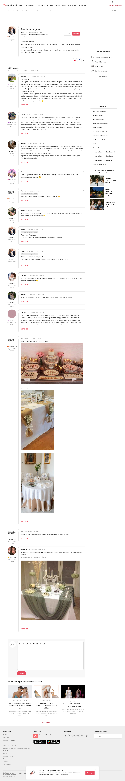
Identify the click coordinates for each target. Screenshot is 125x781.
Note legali (6, 737)
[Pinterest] (74, 735)
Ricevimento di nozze (101, 71)
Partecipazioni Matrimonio (101, 140)
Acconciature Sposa (99, 111)
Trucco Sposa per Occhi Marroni (105, 152)
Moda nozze (99, 66)
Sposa (57, 5)
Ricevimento (41, 5)
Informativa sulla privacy (10, 743)
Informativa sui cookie (9, 745)
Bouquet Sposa (98, 115)
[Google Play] (53, 743)
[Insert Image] (37, 643)
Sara (22, 210)
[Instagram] (78, 735)
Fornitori (50, 5)
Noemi (23, 115)
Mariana (23, 143)
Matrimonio (11, 11)
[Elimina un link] (26, 643)
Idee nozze (72, 5)
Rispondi (76, 34)
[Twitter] (69, 735)
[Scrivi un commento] (50, 657)
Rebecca (24, 294)
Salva (68, 34)
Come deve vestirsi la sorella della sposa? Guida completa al (20, 705)
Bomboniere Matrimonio (100, 136)
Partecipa (90, 773)
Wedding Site (7, 764)
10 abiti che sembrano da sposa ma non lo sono (73, 705)
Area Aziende (117, 2)
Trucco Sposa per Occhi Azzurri (104, 160)
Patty (22, 32)
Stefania (24, 549)
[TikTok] (86, 735)
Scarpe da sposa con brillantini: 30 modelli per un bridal (46, 705)
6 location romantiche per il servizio (110, 180)
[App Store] (39, 743)
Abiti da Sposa (97, 128)
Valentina (24, 76)
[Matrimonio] (13, 5)
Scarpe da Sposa (98, 120)
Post (46, 11)
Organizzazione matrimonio (34, 11)
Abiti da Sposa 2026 (101, 132)
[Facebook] (65, 735)
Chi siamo (6, 759)
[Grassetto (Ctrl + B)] (19, 643)
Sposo (64, 5)
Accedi (111, 5)
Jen (22, 191)
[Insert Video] (40, 643)
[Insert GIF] (44, 643)
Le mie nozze (30, 5)
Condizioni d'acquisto (9, 740)
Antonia (23, 172)
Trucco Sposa (97, 148)
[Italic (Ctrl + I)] (23, 643)
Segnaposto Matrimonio (100, 124)
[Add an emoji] (33, 643)
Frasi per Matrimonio (99, 164)
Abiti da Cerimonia (99, 144)
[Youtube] (82, 735)
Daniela (23, 275)
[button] (75, 60)
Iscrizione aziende (8, 756)
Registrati (118, 5)
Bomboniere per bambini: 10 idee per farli (110, 205)
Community (82, 5)
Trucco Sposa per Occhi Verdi (104, 156)
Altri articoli (46, 722)
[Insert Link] (30, 643)
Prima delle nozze (100, 62)
